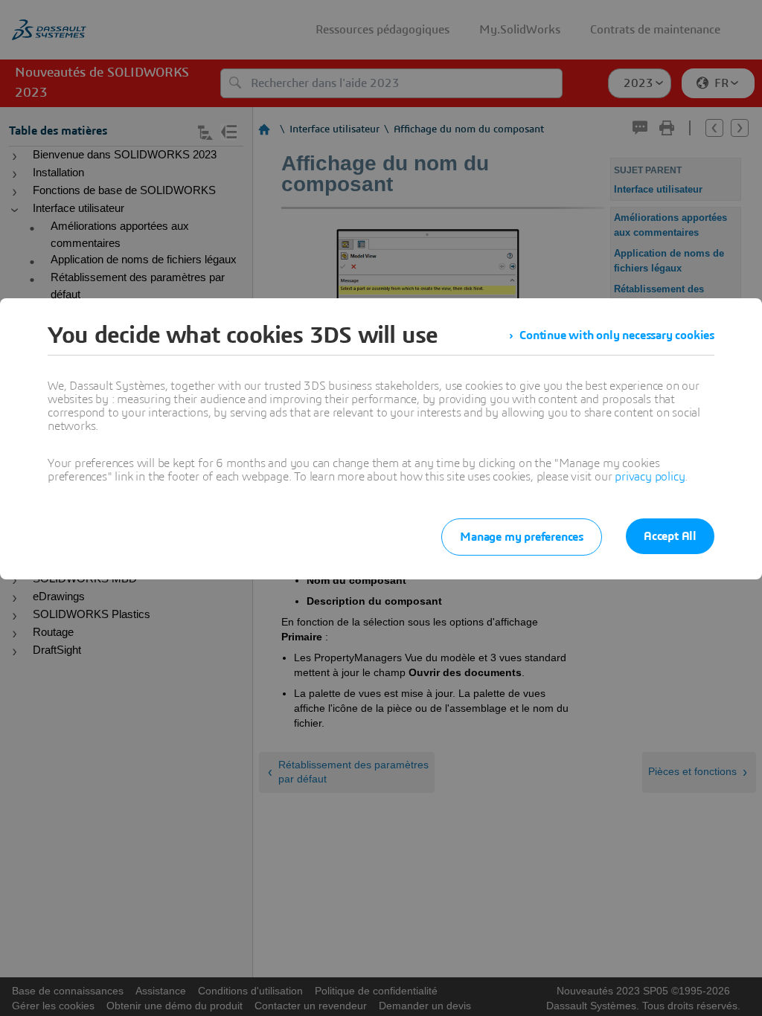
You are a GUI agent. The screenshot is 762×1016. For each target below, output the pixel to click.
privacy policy (650, 477)
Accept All (670, 536)
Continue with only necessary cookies (616, 335)
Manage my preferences (521, 537)
